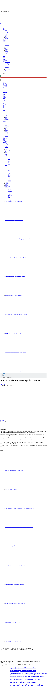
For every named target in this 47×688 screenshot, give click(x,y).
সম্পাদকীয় (7, 67)
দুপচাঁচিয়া (6, 52)
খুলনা (6, 34)
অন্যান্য (4, 61)
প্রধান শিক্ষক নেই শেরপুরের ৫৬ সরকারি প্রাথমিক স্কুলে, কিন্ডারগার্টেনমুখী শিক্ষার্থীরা (18, 238)
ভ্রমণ (4, 98)
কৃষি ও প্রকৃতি (5, 60)
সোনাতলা (6, 54)
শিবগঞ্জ (6, 48)
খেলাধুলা (4, 58)
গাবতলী (6, 51)
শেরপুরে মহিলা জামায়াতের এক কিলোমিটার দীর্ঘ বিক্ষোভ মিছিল (14, 584)
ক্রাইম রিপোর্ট (7, 69)
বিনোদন (4, 59)
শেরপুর (6, 43)
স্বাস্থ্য (6, 71)
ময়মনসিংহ (7, 38)
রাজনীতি (4, 40)
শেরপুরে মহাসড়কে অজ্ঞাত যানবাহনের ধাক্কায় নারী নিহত (13, 333)
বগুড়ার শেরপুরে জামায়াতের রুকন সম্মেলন (11, 489)
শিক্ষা (3, 103)
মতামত (4, 99)
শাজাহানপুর (7, 45)
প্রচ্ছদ (4, 28)
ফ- (2, 420)
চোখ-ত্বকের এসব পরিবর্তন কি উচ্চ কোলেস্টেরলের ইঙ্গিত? (14, 295)
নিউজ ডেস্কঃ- (2, 384)
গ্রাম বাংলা (4, 89)
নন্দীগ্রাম (6, 47)
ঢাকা (6, 30)
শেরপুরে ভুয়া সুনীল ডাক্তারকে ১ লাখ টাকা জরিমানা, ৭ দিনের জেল (15, 276)
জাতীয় (4, 39)
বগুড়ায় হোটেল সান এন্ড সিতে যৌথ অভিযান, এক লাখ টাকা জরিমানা (15, 565)
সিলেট (6, 36)
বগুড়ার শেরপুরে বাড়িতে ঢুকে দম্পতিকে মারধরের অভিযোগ (14, 201)
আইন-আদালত (7, 62)
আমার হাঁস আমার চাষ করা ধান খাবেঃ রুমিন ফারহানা (13, 641)
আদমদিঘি (6, 49)
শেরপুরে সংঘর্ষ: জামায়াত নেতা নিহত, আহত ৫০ (12, 622)
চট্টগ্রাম (6, 31)
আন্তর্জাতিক (5, 57)
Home (4, 373)
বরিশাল (6, 35)
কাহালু (6, 50)
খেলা (3, 87)
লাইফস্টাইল (7, 63)
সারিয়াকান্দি (7, 53)
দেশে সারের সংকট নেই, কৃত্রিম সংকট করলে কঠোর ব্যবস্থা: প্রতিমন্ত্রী (16, 314)
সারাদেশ (4, 29)
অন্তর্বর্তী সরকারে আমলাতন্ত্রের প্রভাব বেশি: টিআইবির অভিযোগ (15, 603)
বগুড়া (4, 41)
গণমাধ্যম (6, 68)
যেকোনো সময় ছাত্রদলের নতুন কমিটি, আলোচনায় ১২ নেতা (14, 470)
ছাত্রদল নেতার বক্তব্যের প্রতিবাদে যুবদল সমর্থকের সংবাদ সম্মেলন (15, 545)
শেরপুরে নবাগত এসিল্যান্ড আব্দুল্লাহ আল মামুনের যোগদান (14, 220)
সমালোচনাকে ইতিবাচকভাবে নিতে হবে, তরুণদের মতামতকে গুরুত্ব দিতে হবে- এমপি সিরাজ (19, 527)
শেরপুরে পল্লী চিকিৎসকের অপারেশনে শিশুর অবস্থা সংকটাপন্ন (14, 370)
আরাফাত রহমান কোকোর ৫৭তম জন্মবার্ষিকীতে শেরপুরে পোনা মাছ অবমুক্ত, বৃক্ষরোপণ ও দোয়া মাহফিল (20, 508)
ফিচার (4, 94)
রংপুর (6, 37)
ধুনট (6, 46)
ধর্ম (5, 70)
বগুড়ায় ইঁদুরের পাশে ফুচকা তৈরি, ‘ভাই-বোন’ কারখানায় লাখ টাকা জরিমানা (16, 257)
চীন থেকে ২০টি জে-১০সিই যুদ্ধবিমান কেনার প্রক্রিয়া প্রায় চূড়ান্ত (15, 352)
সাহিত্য (6, 66)
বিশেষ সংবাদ (5, 97)
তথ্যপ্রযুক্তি (7, 64)
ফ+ (1, 420)
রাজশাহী (6, 32)
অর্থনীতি (4, 56)
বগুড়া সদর (7, 42)
